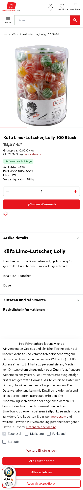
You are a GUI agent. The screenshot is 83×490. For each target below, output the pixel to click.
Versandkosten (33, 154)
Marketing (37, 434)
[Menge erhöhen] (76, 191)
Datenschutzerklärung (41, 427)
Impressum (58, 416)
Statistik (13, 442)
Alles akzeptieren (41, 461)
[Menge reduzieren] (7, 191)
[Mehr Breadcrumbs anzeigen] (5, 34)
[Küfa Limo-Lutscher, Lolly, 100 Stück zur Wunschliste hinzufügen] (5, 214)
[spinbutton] (41, 191)
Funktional (59, 434)
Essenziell (15, 434)
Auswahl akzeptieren (41, 483)
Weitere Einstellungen (41, 450)
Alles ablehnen (41, 472)
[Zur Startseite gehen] (11, 7)
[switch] (8, 484)
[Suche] (75, 20)
